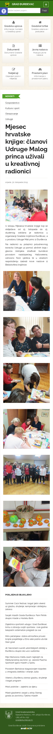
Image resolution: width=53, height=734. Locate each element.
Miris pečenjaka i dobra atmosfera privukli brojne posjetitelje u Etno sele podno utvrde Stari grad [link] (26, 639)
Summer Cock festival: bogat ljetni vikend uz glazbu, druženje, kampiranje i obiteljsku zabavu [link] (25, 606)
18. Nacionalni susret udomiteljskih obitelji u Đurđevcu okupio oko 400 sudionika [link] (26, 649)
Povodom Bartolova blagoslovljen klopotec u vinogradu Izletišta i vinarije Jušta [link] (26, 670)
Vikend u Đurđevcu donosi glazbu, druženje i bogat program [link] (26, 679)
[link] (4, 11)
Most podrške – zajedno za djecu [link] (21, 687)
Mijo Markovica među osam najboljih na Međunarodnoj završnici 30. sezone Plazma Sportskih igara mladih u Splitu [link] (26, 660)
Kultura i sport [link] (12, 108)
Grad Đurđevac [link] (19, 4)
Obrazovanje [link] (11, 113)
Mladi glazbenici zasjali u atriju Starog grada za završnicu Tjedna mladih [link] (23, 694)
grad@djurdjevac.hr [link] (24, 720)
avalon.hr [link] (26, 728)
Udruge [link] (9, 119)
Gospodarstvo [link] (12, 103)
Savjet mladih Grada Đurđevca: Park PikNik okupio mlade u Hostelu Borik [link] (26, 616)
